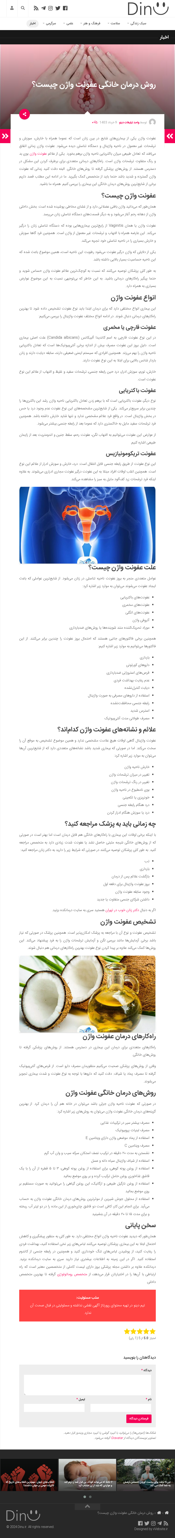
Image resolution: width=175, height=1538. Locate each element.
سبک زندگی (138, 23)
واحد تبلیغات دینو (129, 122)
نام (149, 1399)
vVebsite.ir (160, 1529)
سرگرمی (51, 23)
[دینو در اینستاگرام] (50, 8)
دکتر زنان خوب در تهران (122, 910)
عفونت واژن (38, 154)
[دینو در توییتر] (57, 8)
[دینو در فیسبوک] (65, 8)
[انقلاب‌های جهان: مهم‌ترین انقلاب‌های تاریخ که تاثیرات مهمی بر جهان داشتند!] (29, 1475)
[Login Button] (12, 8)
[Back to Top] (87, 1507)
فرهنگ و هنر (91, 23)
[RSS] (36, 8)
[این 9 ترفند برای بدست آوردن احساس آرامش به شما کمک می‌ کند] (145, 1475)
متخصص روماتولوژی (72, 1274)
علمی (69, 23)
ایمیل (80, 1399)
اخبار (32, 23)
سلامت (115, 23)
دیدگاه (146, 1370)
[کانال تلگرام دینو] (43, 8)
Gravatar (117, 1438)
